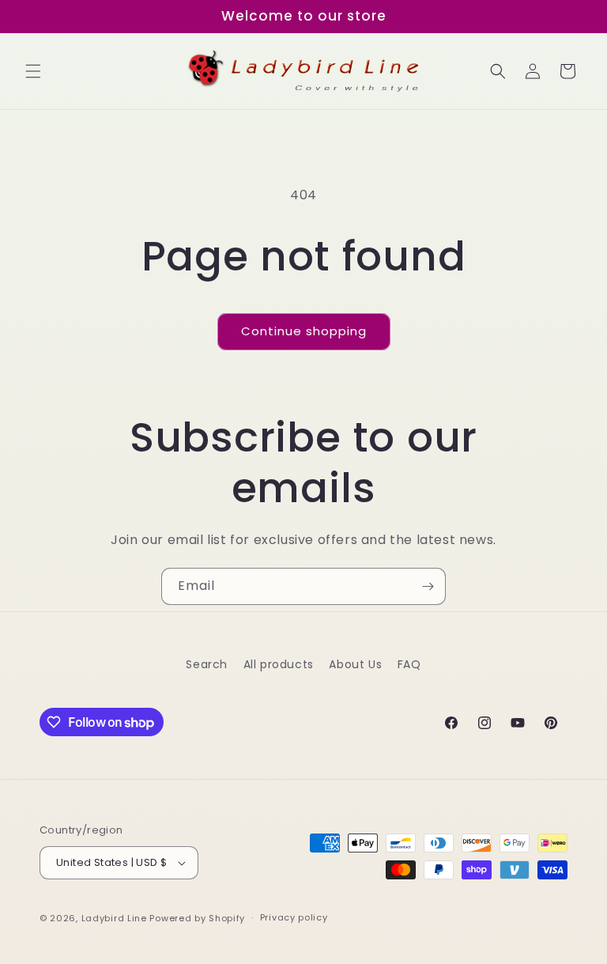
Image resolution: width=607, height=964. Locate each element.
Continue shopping (304, 331)
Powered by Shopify (197, 918)
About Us (355, 664)
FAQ (409, 664)
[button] (33, 71)
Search (207, 664)
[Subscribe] (427, 586)
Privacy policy (294, 917)
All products (278, 664)
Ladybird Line (114, 918)
